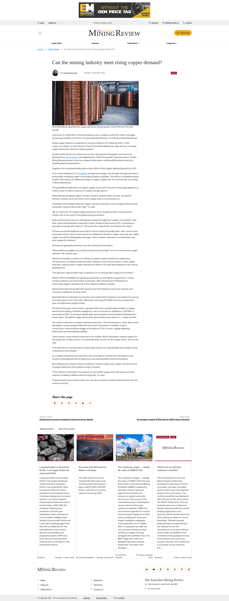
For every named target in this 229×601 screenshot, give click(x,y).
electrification (72, 157)
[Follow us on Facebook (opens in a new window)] (160, 569)
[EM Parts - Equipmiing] (114, 10)
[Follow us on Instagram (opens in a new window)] (167, 569)
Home (40, 49)
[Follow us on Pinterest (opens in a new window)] (182, 569)
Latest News (53, 49)
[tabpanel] (114, 495)
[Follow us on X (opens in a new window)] (174, 569)
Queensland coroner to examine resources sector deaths (66, 419)
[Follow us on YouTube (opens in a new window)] (153, 569)
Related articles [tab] (47, 429)
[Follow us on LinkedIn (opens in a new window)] (146, 569)
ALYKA (121, 598)
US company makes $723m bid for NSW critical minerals (163, 419)
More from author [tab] (67, 429)
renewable (82, 173)
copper (97, 135)
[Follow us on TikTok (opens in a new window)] (189, 569)
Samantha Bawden (70, 73)
